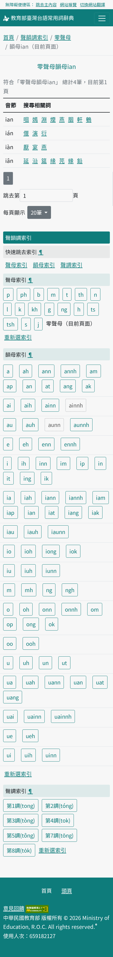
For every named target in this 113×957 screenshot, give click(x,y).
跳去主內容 (46, 4)
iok (73, 551)
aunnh (81, 425)
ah (26, 371)
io (9, 551)
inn (43, 463)
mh (29, 590)
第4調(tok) (57, 820)
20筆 (37, 212)
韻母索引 (44, 265)
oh (26, 609)
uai (10, 716)
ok (52, 624)
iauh (32, 532)
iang (73, 512)
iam (100, 497)
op (10, 624)
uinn (50, 755)
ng (64, 309)
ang (67, 386)
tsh (10, 324)
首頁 (8, 37)
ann (46, 371)
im (63, 463)
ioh (28, 551)
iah (28, 497)
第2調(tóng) (59, 805)
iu (9, 571)
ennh (70, 444)
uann (54, 682)
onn (47, 609)
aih (28, 405)
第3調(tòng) (21, 820)
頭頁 (66, 890)
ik (46, 478)
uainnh (62, 716)
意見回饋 (13, 908)
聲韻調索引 (34, 37)
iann (50, 497)
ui (9, 755)
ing (27, 478)
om (95, 609)
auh (30, 425)
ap (10, 386)
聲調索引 (71, 265)
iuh (28, 571)
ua (10, 682)
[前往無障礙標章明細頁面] (37, 908)
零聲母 (62, 37)
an (29, 386)
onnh (71, 609)
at (47, 386)
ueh (30, 736)
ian (31, 512)
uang (13, 697)
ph (23, 294)
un (45, 663)
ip (82, 463)
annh (70, 371)
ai (9, 405)
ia (9, 497)
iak (95, 512)
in (100, 463)
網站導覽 (68, 4)
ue (10, 736)
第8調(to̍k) (19, 850)
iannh (76, 497)
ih (23, 463)
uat (100, 682)
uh (26, 663)
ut (64, 663)
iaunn (58, 532)
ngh (69, 590)
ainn (50, 405)
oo (10, 643)
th (81, 294)
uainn (34, 716)
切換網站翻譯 (92, 4)
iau (10, 532)
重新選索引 (18, 337)
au (10, 425)
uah (30, 682)
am (93, 371)
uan (78, 682)
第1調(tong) (21, 805)
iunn (50, 571)
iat (51, 512)
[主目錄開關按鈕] (102, 18)
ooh (30, 643)
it (8, 478)
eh (26, 444)
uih (28, 755)
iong (50, 551)
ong (30, 624)
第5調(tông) (21, 835)
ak (88, 386)
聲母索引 (16, 265)
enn (46, 444)
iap (10, 512)
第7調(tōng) (59, 835)
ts (93, 309)
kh (35, 309)
